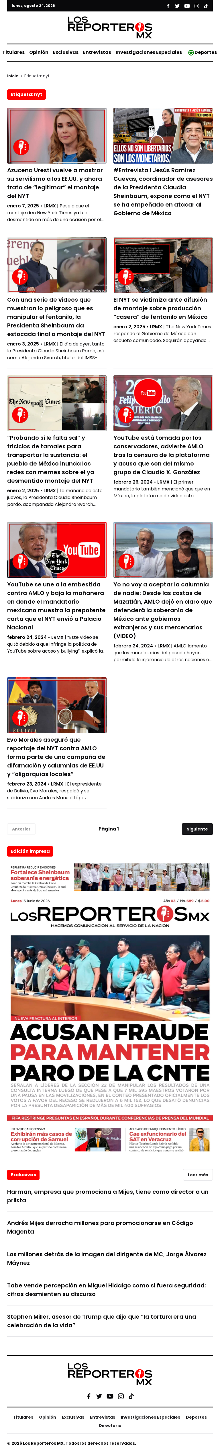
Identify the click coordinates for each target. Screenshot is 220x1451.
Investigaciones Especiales (149, 52)
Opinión (38, 52)
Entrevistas (97, 52)
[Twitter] (99, 1396)
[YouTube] (110, 1396)
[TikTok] (131, 1396)
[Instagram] (121, 1396)
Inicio (13, 76)
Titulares (13, 52)
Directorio (110, 1425)
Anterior (21, 829)
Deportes (206, 52)
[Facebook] (89, 1396)
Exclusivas (65, 52)
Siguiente (197, 829)
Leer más (198, 1175)
